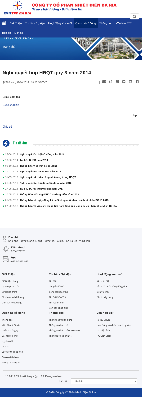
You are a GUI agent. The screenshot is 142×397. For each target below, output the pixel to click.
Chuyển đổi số (56, 286)
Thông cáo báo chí (58, 325)
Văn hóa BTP (124, 23)
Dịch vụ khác (102, 291)
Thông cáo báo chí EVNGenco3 (64, 330)
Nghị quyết (7, 341)
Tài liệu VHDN (103, 319)
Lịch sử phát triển (10, 286)
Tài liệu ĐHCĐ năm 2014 (34, 160)
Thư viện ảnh (103, 330)
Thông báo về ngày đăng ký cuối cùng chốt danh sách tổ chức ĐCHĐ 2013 (64, 200)
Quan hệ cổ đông (85, 23)
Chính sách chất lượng (13, 297)
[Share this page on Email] (104, 81)
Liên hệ (18, 32)
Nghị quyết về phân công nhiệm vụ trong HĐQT (48, 177)
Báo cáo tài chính (10, 357)
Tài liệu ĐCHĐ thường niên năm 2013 (42, 188)
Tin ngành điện (56, 302)
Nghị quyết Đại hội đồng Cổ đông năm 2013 (46, 183)
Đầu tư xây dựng (105, 297)
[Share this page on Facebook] (137, 81)
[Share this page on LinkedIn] (130, 81)
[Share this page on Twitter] (123, 81)
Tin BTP (52, 281)
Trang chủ (9, 47)
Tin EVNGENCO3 (57, 297)
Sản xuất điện (103, 281)
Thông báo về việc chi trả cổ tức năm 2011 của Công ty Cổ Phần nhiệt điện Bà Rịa (68, 205)
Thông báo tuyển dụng (60, 319)
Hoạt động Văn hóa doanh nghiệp (113, 325)
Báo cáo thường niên (12, 351)
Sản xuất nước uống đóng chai (111, 286)
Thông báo (105, 23)
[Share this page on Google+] (117, 81)
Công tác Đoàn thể (58, 291)
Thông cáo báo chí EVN (60, 335)
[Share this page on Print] (110, 81)
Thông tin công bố (11, 362)
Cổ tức (5, 346)
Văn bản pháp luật (58, 307)
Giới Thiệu (16, 23)
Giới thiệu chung (10, 281)
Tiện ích (6, 32)
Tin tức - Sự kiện (35, 23)
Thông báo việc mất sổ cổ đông (38, 165)
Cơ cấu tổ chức (9, 291)
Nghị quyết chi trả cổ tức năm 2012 (40, 171)
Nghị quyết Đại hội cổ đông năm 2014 (42, 154)
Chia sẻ (7, 126)
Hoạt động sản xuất (60, 23)
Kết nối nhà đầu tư (11, 325)
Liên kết (63, 381)
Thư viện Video (104, 335)
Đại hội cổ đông (9, 335)
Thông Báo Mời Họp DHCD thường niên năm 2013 (49, 194)
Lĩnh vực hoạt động (11, 302)
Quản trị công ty (10, 330)
